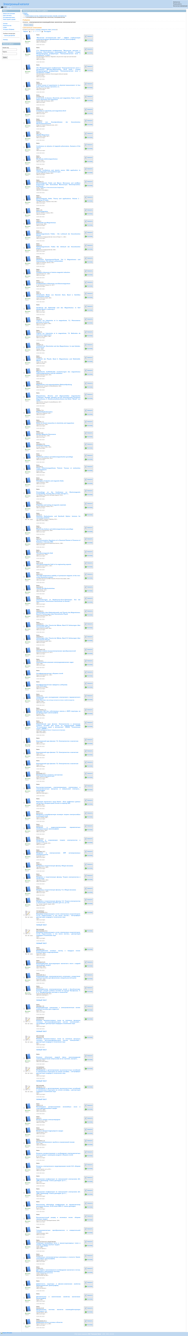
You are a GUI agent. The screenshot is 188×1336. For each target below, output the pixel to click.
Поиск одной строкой (9, 19)
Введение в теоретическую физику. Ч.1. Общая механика (56, 890)
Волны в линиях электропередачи (48, 1119)
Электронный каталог (16, 4)
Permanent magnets (43, 445)
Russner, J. (39, 258)
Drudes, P (39, 455)
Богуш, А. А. (39, 813)
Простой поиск (7, 15)
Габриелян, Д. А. (40, 1068)
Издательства (7, 25)
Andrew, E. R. (39, 432)
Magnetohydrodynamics (44, 412)
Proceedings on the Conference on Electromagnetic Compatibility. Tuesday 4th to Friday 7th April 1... (58, 492)
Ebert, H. (38, 157)
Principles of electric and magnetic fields (50, 481)
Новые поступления (9, 13)
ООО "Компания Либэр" (95, 1334)
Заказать (90, 36)
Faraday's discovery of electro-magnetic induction (53, 272)
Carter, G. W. (39, 563)
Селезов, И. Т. (40, 1129)
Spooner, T (39, 503)
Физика (26, 14)
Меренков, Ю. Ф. (40, 962)
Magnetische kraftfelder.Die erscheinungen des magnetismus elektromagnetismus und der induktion (58, 372)
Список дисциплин (9, 35)
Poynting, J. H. (40, 96)
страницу (38, 29)
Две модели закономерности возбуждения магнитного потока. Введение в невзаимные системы (58, 1270)
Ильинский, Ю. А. (41, 975)
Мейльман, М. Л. (40, 851)
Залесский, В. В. (40, 649)
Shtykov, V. (39, 514)
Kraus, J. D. (39, 210)
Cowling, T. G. (40, 410)
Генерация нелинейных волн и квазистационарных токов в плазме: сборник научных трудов (58, 1243)
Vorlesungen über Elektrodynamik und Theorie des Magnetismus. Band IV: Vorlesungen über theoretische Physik (58, 613)
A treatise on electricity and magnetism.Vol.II (51, 111)
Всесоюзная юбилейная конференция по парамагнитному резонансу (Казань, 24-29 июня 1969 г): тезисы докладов (58, 1205)
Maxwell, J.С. (39, 109)
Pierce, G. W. (39, 168)
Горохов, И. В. (40, 1019)
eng (8, 7)
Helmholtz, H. (39, 611)
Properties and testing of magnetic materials (51, 505)
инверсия (44, 29)
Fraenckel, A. (39, 587)
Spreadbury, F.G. (40, 444)
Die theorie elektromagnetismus (47, 159)
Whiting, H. (39, 83)
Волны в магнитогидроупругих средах (49, 1131)
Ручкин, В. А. (39, 1268)
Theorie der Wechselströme (45, 588)
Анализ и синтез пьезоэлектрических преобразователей (56, 651)
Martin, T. (38, 271)
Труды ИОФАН (44, 1246)
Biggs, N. (38, 551)
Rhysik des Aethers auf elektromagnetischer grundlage (54, 529)
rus (11, 7)
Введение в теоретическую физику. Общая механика (54, 865)
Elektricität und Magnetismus (46, 222)
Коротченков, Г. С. (41, 709)
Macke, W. (39, 232)
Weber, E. (38, 197)
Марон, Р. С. (39, 695)
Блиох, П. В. (39, 1255)
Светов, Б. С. (39, 660)
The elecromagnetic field (44, 553)
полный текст (41, 925)
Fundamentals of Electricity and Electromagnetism (53, 283)
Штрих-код (6, 47)
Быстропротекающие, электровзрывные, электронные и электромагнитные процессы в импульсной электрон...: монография (58, 788)
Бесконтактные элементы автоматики (49, 775)
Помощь (5, 39)
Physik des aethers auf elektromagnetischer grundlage (54, 457)
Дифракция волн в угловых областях (49, 1322)
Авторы (5, 23)
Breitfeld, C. (39, 120)
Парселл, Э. (39, 722)
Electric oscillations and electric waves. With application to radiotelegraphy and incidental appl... (58, 171)
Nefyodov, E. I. (40, 181)
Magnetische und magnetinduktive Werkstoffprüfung (54, 384)
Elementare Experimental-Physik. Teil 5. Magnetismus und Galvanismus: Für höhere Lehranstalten (58, 260)
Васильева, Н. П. (41, 773)
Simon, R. (39, 538)
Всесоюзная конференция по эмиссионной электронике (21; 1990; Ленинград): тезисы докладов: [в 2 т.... (58, 1179)
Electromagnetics (42, 211)
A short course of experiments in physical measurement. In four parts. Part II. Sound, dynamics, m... (58, 85)
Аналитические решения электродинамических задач (55, 662)
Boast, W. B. (39, 479)
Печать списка (28, 25)
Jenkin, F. (38, 221)
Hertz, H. (38, 293)
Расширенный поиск (9, 17)
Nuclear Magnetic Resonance (46, 434)
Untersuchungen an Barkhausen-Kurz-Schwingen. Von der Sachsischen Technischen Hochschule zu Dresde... (58, 600)
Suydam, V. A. (40, 282)
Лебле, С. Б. (39, 1105)
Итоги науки (43, 686)
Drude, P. (38, 527)
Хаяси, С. (39, 1118)
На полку (90, 40)
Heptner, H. (39, 383)
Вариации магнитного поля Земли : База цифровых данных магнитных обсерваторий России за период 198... (58, 802)
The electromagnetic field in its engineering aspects (53, 564)
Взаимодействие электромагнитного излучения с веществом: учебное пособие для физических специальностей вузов (58, 977)
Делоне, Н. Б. (40, 838)
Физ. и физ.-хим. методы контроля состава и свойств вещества (57, 700)
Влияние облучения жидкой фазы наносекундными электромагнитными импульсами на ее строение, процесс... (58, 1057)
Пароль (5, 51)
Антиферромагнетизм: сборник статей (49, 673)
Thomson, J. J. (40, 421)
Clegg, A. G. (39, 574)
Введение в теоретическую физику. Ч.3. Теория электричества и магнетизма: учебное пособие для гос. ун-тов (58, 901)
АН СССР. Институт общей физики (46, 1241)
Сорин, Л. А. (39, 825)
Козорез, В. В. (40, 1308)
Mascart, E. (39, 319)
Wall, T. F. (38, 133)
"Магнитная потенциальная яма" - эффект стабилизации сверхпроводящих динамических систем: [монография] (58, 38)
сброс (49, 29)
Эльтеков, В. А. (40, 949)
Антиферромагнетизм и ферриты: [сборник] (51, 684)
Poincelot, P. (39, 466)
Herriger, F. (39, 598)
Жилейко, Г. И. (40, 1006)
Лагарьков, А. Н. (40, 1140)
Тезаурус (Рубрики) (8, 29)
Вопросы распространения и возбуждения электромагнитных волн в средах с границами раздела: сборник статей (58, 1154)
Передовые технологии (46, 1272)
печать (54, 29)
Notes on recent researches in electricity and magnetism (55, 423)
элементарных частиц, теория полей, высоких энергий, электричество (45, 16)
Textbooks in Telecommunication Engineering (52, 187)
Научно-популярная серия (47, 776)
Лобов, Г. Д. (39, 987)
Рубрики (25, 13)
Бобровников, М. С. (41, 1321)
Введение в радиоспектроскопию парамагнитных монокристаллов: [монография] (58, 828)
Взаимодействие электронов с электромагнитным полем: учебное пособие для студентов (58, 1008)
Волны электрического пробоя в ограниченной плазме (55, 1142)
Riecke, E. (39, 357)
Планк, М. (39, 864)
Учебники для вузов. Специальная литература (52, 730)
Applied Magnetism (42, 135)
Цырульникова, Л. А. (41, 912)
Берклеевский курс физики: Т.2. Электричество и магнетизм (57, 741)
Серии (5, 27)
